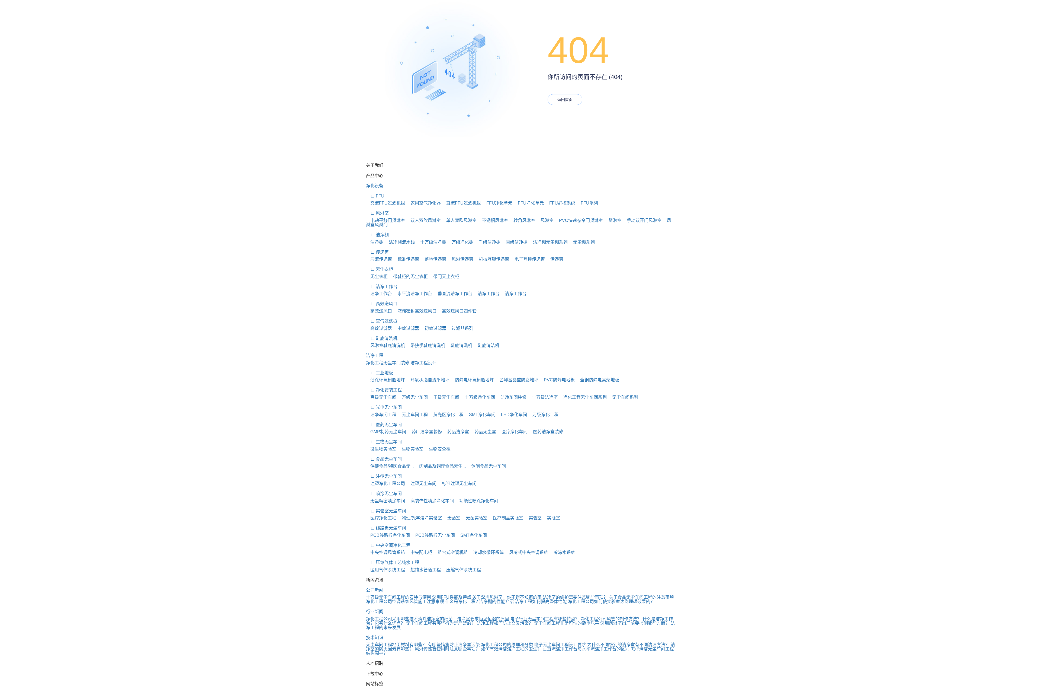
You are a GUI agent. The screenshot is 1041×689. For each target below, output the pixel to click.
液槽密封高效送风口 (414, 311)
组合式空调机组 (450, 552)
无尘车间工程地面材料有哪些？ (396, 644)
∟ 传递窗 (377, 252)
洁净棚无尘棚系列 (548, 242)
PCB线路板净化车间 (388, 535)
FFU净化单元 (497, 203)
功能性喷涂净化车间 (476, 501)
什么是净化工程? (461, 601)
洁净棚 (374, 242)
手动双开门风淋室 (641, 220)
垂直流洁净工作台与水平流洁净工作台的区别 (586, 649)
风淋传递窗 (460, 259)
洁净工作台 (379, 293)
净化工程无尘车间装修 (387, 363)
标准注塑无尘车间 (457, 483)
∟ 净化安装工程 (384, 390)
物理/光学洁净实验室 (419, 518)
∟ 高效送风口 (381, 303)
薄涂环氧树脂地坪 (385, 380)
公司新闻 (374, 590)
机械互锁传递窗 (491, 259)
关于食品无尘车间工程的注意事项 (641, 597)
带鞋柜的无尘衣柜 (408, 276)
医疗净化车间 (512, 431)
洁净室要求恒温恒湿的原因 (483, 619)
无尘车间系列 (623, 397)
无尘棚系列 (582, 242)
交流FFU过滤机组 (385, 203)
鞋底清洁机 (486, 345)
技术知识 (374, 637)
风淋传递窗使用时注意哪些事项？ (447, 649)
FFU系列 (587, 203)
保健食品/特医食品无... (390, 466)
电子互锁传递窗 (527, 259)
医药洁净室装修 (546, 431)
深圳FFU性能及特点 (451, 597)
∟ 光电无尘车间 (384, 407)
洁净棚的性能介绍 (496, 601)
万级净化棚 (460, 242)
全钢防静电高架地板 (597, 380)
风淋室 (545, 220)
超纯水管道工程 (423, 569)
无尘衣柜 (377, 276)
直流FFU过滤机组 (461, 203)
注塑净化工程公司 (385, 483)
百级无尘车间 (381, 397)
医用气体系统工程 (385, 569)
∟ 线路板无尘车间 (386, 528)
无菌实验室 (474, 518)
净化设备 (374, 185)
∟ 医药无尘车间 (384, 424)
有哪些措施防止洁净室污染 (454, 644)
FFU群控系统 (560, 203)
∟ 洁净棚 (377, 234)
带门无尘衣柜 (444, 276)
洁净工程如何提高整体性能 (541, 601)
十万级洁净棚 (431, 242)
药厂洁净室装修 (424, 431)
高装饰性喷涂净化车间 (430, 501)
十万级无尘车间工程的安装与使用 (398, 597)
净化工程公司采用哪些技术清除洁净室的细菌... (411, 619)
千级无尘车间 (444, 397)
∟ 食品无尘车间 (384, 459)
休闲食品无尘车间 (486, 466)
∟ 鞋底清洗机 (381, 338)
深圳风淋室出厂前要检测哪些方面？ (635, 623)
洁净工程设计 (423, 363)
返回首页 (565, 99)
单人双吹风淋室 (459, 220)
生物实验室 (410, 449)
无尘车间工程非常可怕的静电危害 (566, 623)
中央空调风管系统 (385, 552)
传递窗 (554, 259)
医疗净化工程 (381, 518)
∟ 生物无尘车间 (384, 441)
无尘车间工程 (412, 414)
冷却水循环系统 (486, 552)
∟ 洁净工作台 (381, 286)
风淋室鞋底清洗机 (385, 345)
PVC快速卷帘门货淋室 (579, 220)
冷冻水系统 (562, 552)
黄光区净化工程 (446, 414)
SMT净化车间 (480, 414)
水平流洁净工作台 (412, 293)
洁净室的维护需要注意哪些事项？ (575, 597)
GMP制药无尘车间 (386, 431)
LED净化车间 (512, 414)
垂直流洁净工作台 (452, 293)
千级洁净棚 (487, 242)
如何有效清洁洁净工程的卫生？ (511, 649)
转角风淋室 (522, 220)
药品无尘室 (483, 431)
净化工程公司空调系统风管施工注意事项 (405, 601)
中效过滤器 (406, 328)
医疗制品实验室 (506, 518)
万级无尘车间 (412, 397)
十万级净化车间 (477, 397)
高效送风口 (379, 311)
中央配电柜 (419, 552)
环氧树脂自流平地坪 (427, 380)
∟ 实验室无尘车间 (386, 511)
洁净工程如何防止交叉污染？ (505, 623)
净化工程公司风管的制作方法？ (611, 619)
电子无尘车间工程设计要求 (560, 644)
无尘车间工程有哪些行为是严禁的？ (440, 623)
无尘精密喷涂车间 (385, 501)
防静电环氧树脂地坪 (472, 380)
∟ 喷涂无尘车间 (384, 493)
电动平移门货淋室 (385, 220)
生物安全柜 (438, 449)
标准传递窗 (406, 259)
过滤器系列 (460, 328)
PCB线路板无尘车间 (433, 535)
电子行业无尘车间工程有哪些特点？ (545, 619)
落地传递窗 (433, 259)
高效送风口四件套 (457, 311)
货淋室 (612, 220)
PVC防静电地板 (557, 380)
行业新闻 (374, 611)
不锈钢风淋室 (493, 220)
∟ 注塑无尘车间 (384, 476)
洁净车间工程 (381, 414)
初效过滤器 (433, 328)
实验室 (533, 518)
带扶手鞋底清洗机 (425, 345)
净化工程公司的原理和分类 (507, 644)
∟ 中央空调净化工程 (388, 545)
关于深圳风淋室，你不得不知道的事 (507, 597)
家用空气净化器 (423, 203)
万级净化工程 (543, 414)
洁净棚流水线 (399, 242)
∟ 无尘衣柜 (379, 269)
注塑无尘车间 (421, 483)
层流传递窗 (379, 259)
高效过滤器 (379, 328)
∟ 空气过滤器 (381, 321)
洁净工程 (374, 355)
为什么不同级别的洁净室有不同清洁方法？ (628, 644)
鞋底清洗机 (459, 345)
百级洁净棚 (515, 242)
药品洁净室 (456, 431)
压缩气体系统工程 (461, 569)
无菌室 (451, 518)
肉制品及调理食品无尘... (440, 466)
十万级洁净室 (543, 397)
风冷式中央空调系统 (526, 552)
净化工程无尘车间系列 (583, 397)
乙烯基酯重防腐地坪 (516, 380)
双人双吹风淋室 (423, 220)
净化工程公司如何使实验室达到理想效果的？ (611, 601)
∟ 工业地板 (379, 373)
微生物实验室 (381, 449)
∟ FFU (375, 196)
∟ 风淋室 (377, 213)
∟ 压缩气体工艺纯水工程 (392, 562)
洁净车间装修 (511, 397)
